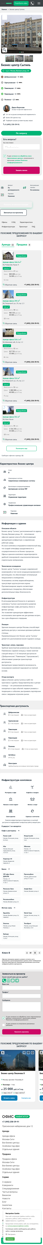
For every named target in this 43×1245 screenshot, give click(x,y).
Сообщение (6, 1000)
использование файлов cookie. (18, 1226)
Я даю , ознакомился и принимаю (20, 159)
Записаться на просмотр (13, 212)
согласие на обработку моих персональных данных (19, 157)
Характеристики (26, 222)
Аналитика (7, 1205)
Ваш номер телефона (8, 142)
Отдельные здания (10, 1149)
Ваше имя (5, 984)
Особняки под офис (11, 1146)
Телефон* (5, 992)
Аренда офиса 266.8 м (12, 262)
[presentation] (3, 34)
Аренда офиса (8, 1136)
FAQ (33, 226)
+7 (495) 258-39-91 (31, 284)
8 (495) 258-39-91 (12, 124)
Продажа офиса (9, 1159)
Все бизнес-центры (11, 1142)
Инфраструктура (8, 226)
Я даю (20, 1024)
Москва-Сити (8, 1139)
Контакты (6, 1208)
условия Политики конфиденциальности (17, 161)
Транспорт (23, 226)
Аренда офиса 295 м (11, 300)
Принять (10, 1239)
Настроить (11, 1234)
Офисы (4, 222)
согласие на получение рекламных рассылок (20, 1024)
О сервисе (6, 1182)
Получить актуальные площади (16, 204)
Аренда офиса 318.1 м (12, 339)
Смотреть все (26, 1098)
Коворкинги (7, 1185)
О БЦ (13, 222)
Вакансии (6, 1195)
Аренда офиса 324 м (11, 378)
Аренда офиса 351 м (11, 416)
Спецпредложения (10, 1188)
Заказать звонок (21, 170)
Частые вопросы (10, 1192)
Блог (4, 1202)
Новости (6, 1198)
